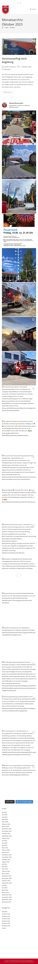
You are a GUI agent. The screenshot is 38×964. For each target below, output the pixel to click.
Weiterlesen (9, 92)
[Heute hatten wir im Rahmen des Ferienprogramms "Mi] (19, 127)
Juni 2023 (4, 888)
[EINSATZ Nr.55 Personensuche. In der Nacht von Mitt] (19, 540)
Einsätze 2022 (6, 916)
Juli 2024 (4, 864)
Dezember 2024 (6, 855)
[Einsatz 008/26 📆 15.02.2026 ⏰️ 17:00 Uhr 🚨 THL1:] (19, 506)
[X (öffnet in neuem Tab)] (18, 3)
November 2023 (7, 878)
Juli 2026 (4, 812)
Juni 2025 (4, 843)
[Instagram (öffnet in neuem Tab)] (20, 3)
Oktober (12, 27)
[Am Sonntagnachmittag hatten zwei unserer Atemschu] (19, 300)
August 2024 (5, 862)
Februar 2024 (6, 871)
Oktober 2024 (6, 859)
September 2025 (7, 836)
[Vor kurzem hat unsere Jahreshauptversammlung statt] (19, 472)
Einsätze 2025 (6, 923)
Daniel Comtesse (10, 67)
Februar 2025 (6, 850)
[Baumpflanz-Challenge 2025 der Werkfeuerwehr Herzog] (19, 575)
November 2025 (7, 831)
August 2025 (5, 838)
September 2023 (7, 883)
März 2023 (5, 890)
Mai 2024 (4, 866)
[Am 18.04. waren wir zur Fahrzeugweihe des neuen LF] (19, 334)
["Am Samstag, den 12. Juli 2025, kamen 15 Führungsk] (19, 747)
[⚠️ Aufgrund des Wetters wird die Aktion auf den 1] (19, 437)
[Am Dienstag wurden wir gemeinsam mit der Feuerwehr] (19, 678)
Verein (4, 928)
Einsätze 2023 (6, 919)
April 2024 (5, 869)
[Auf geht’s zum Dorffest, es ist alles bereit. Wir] (19, 196)
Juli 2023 (4, 885)
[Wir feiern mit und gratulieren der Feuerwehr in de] (19, 781)
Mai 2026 (4, 817)
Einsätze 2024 (6, 921)
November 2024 (7, 857)
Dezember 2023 (6, 876)
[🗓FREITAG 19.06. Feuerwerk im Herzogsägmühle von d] (19, 231)
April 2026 (5, 819)
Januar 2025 (5, 852)
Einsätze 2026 (6, 926)
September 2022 (7, 899)
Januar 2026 (5, 826)
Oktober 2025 (6, 833)
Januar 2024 (5, 874)
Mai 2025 (4, 845)
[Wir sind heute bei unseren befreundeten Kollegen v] (19, 162)
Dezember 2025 (6, 829)
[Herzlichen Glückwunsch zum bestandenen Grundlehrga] (19, 644)
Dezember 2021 (6, 902)
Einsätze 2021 (6, 914)
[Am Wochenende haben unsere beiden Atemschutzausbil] (19, 403)
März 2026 (5, 822)
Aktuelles (7, 69)
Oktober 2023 (6, 881)
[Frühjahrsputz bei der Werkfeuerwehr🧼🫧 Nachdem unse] (19, 368)
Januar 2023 (5, 892)
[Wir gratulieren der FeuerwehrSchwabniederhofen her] (19, 609)
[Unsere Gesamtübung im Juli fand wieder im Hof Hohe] (19, 713)
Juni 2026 (4, 815)
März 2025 (5, 848)
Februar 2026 (6, 824)
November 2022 (7, 897)
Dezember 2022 (6, 895)
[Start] (2, 27)
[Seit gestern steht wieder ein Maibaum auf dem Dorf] (19, 265)
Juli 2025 (4, 840)
